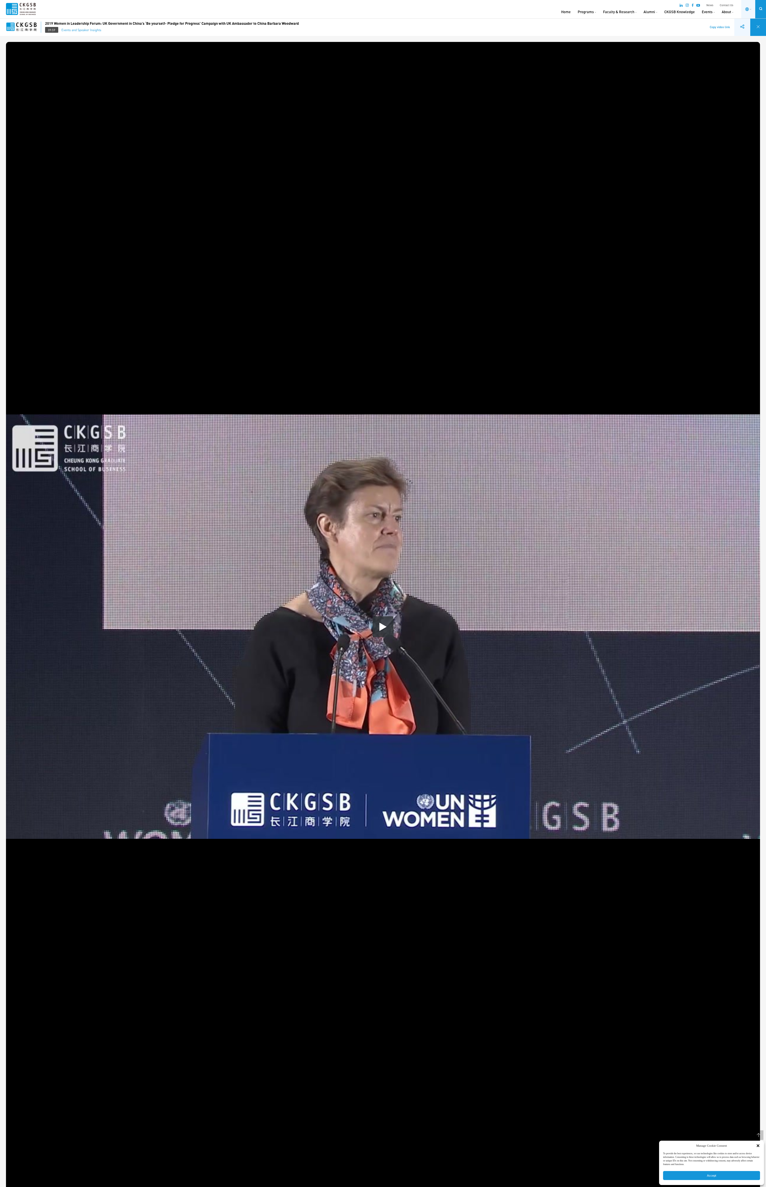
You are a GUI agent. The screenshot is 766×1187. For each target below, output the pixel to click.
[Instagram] (687, 6)
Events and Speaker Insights (81, 30)
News (709, 5)
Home (566, 12)
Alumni (649, 12)
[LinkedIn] (681, 6)
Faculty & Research (618, 12)
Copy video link (720, 24)
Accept (711, 1175)
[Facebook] (692, 6)
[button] (758, 1146)
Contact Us (726, 5)
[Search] (760, 8)
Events (707, 12)
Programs (586, 12)
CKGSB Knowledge (679, 12)
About (726, 12)
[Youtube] (698, 6)
